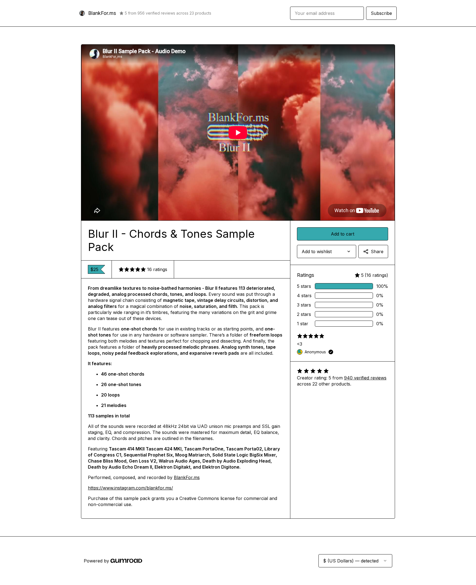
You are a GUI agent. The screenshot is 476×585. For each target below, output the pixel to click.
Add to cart (342, 234)
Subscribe (381, 13)
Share (377, 251)
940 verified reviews (365, 378)
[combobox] (326, 251)
